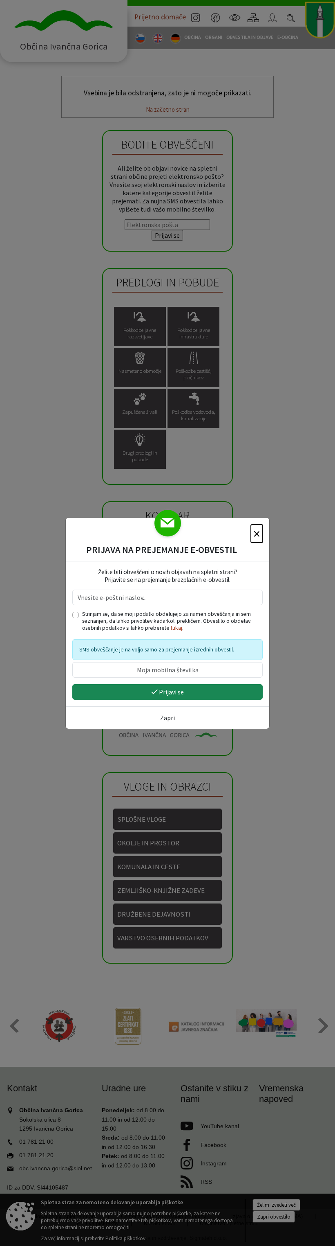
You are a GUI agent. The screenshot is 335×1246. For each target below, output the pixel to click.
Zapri (167, 718)
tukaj (176, 627)
